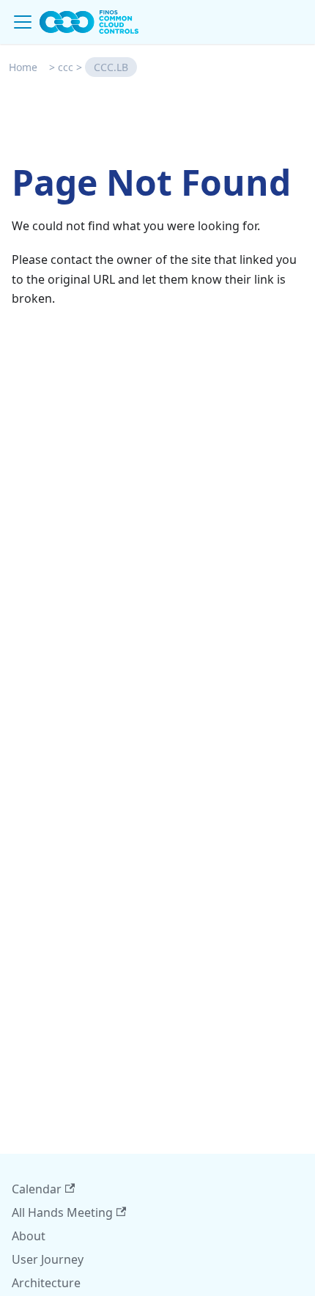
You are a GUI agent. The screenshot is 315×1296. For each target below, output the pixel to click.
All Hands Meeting (62, 1212)
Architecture (46, 1283)
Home (23, 67)
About (28, 1236)
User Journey (48, 1259)
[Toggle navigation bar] (23, 22)
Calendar (37, 1189)
